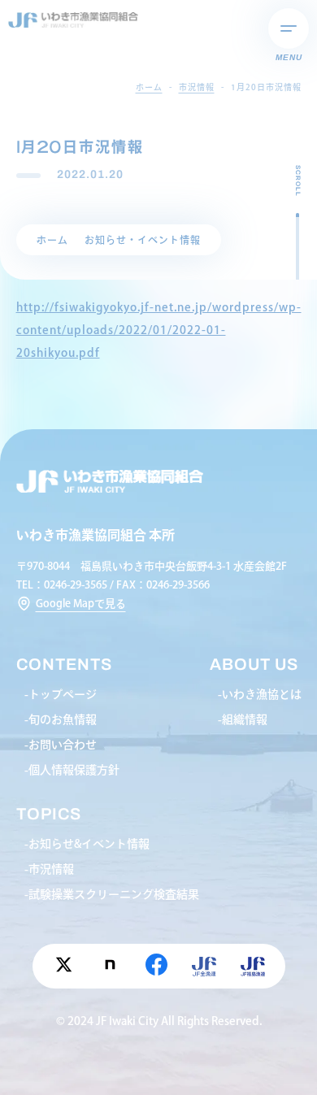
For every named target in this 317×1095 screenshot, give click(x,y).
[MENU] (288, 28)
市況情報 (51, 869)
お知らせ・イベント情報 (143, 240)
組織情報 (244, 719)
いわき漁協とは (262, 694)
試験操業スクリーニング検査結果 (113, 894)
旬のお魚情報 (62, 719)
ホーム (52, 240)
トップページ (62, 694)
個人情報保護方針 (73, 770)
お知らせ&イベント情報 (89, 843)
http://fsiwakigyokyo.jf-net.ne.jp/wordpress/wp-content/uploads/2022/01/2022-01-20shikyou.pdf (159, 330)
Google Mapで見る (81, 603)
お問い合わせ (62, 744)
